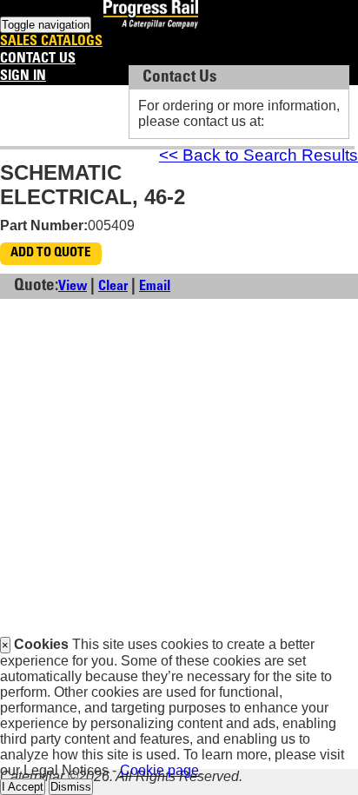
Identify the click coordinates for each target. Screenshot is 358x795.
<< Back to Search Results (258, 155)
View (72, 287)
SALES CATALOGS (51, 42)
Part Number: (44, 225)
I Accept (22, 786)
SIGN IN (23, 76)
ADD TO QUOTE (50, 253)
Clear (113, 287)
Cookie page (159, 770)
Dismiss (70, 786)
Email (154, 287)
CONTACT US (38, 59)
